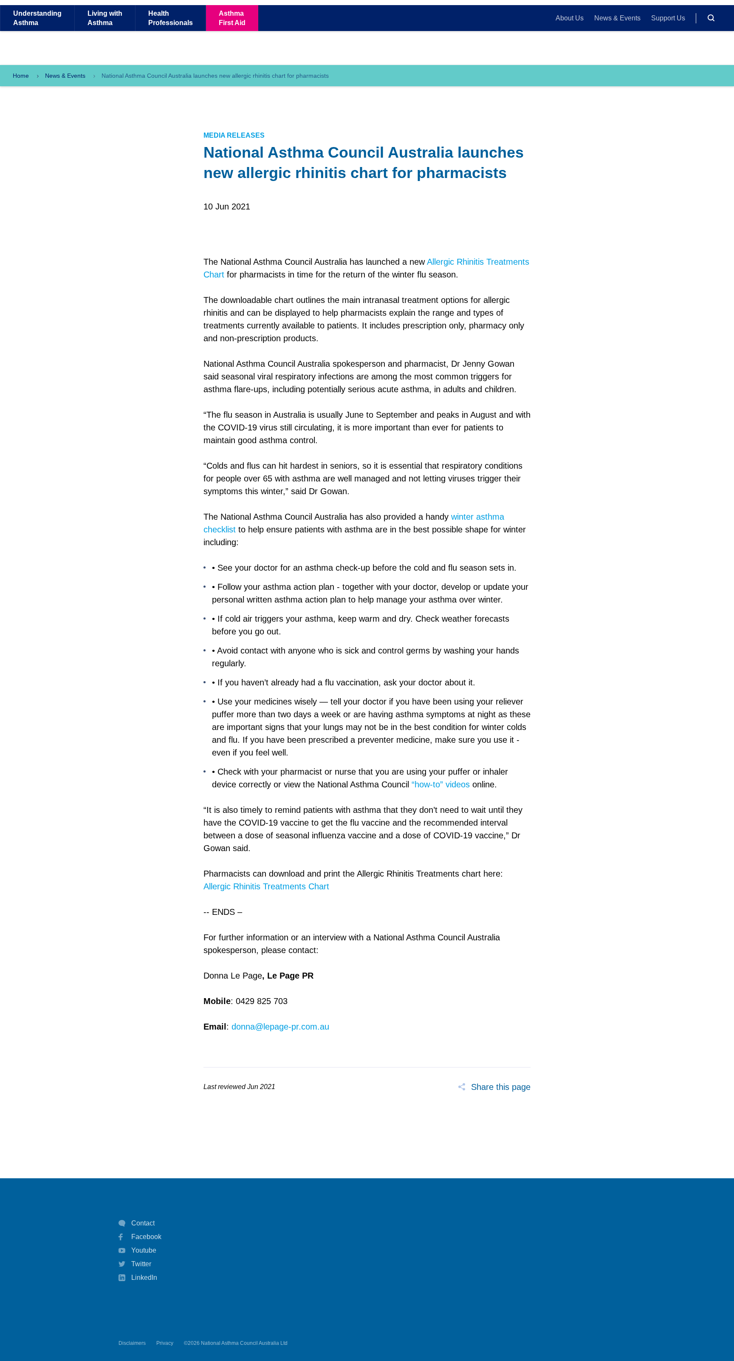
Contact (143, 1223)
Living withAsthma (105, 18)
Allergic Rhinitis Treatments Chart (266, 886)
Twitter (141, 1264)
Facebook (146, 1236)
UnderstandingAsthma (37, 18)
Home (21, 75)
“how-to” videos (441, 784)
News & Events (617, 18)
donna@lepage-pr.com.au (280, 1026)
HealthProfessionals (170, 18)
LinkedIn (144, 1277)
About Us (570, 18)
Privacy (164, 1343)
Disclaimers (132, 1343)
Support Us (668, 18)
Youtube (143, 1250)
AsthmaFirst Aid (232, 18)
